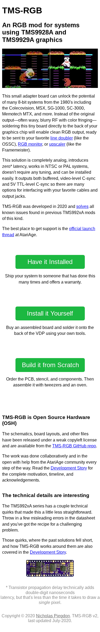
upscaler (57, 144)
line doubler (61, 138)
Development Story (69, 468)
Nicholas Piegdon (53, 616)
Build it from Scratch (50, 365)
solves (82, 206)
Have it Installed (50, 261)
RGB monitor (30, 144)
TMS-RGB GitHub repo (74, 446)
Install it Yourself (50, 313)
